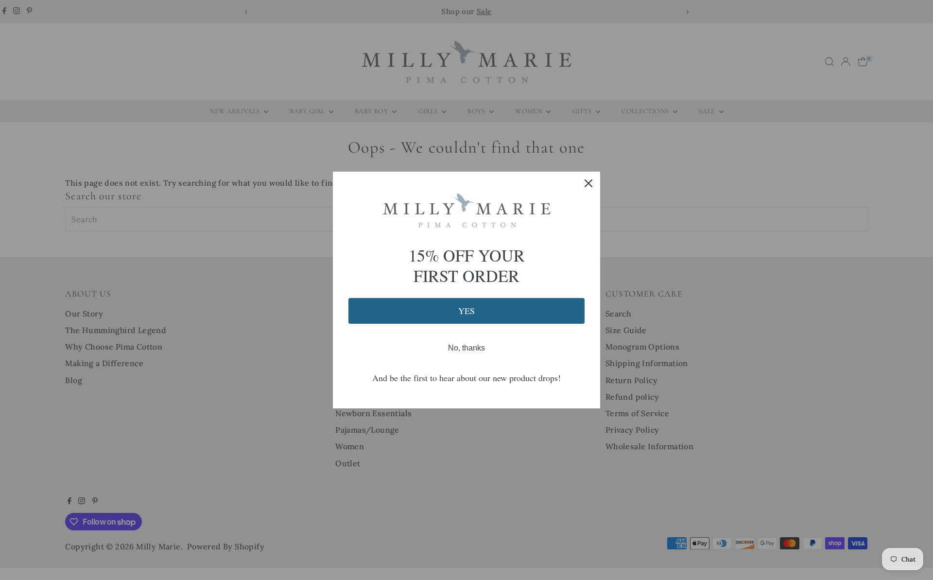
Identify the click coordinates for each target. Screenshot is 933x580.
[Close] (588, 183)
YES (466, 310)
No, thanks (466, 348)
